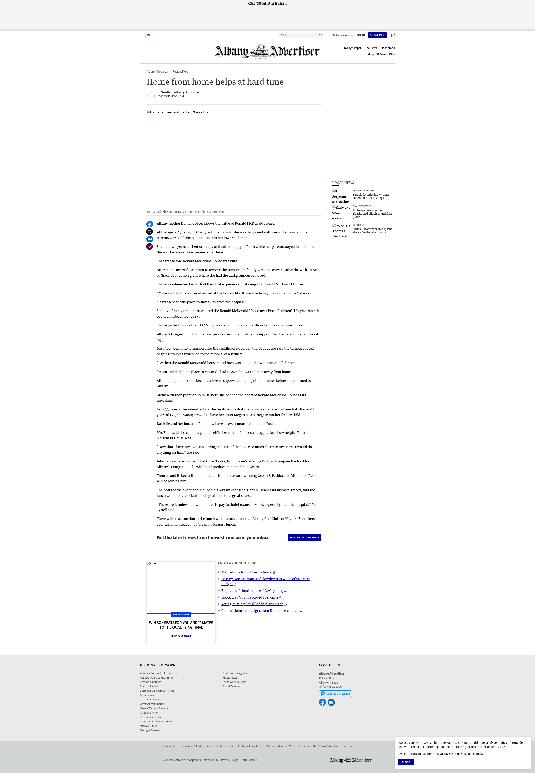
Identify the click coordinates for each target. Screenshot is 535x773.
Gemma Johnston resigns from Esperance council (259, 611)
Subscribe (377, 35)
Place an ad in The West (280, 746)
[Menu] (142, 35)
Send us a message (338, 693)
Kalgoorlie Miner (149, 712)
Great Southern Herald (152, 704)
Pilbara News (230, 677)
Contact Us (169, 746)
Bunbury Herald (149, 686)
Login (361, 35)
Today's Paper (352, 47)
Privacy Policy (229, 760)
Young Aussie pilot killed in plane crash (252, 604)
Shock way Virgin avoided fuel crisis (249, 597)
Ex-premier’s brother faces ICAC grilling (252, 590)
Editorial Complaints (250, 746)
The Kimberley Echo (151, 717)
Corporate (349, 746)
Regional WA (180, 71)
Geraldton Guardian (151, 699)
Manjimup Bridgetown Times (156, 721)
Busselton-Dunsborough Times (157, 690)
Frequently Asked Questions (197, 746)
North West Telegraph (235, 673)
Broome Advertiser (150, 682)
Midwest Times (148, 725)
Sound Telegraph (232, 686)
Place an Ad (388, 47)
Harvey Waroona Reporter (154, 708)
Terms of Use (249, 760)
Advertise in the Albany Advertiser (318, 746)
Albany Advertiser (157, 71)
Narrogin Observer (150, 730)
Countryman (147, 695)
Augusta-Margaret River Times (156, 677)
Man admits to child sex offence (246, 572)
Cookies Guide (495, 747)
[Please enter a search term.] (321, 35)
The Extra (371, 47)
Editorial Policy (226, 746)
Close (406, 762)
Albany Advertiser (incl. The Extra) (158, 673)
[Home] (148, 35)
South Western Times (234, 682)
